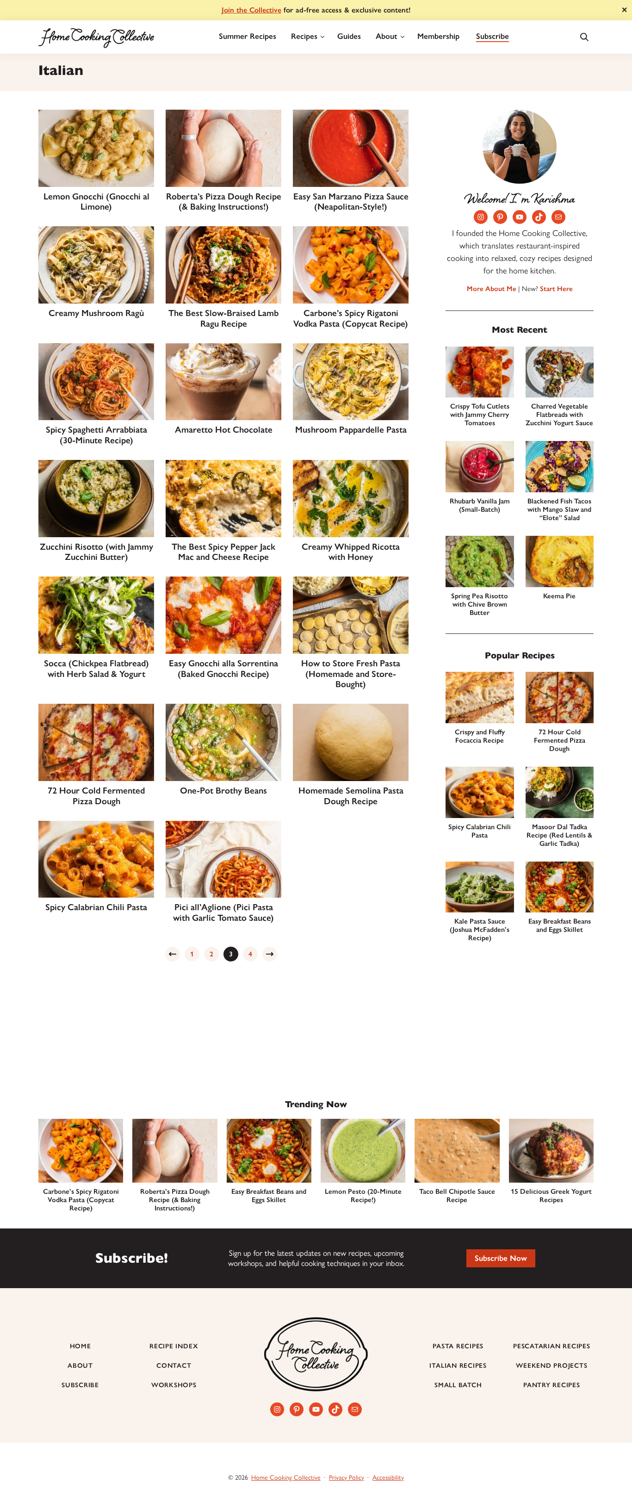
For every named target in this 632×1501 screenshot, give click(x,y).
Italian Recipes (458, 1366)
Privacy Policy (346, 1478)
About (80, 1366)
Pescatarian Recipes (551, 1346)
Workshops (174, 1385)
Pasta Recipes (458, 1346)
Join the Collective (251, 10)
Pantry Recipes (551, 1385)
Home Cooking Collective (286, 1478)
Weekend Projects (551, 1366)
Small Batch (458, 1385)
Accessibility (388, 1478)
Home (80, 1346)
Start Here (556, 289)
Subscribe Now (501, 1258)
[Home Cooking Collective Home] (96, 37)
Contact (173, 1366)
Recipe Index (173, 1346)
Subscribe (80, 1385)
